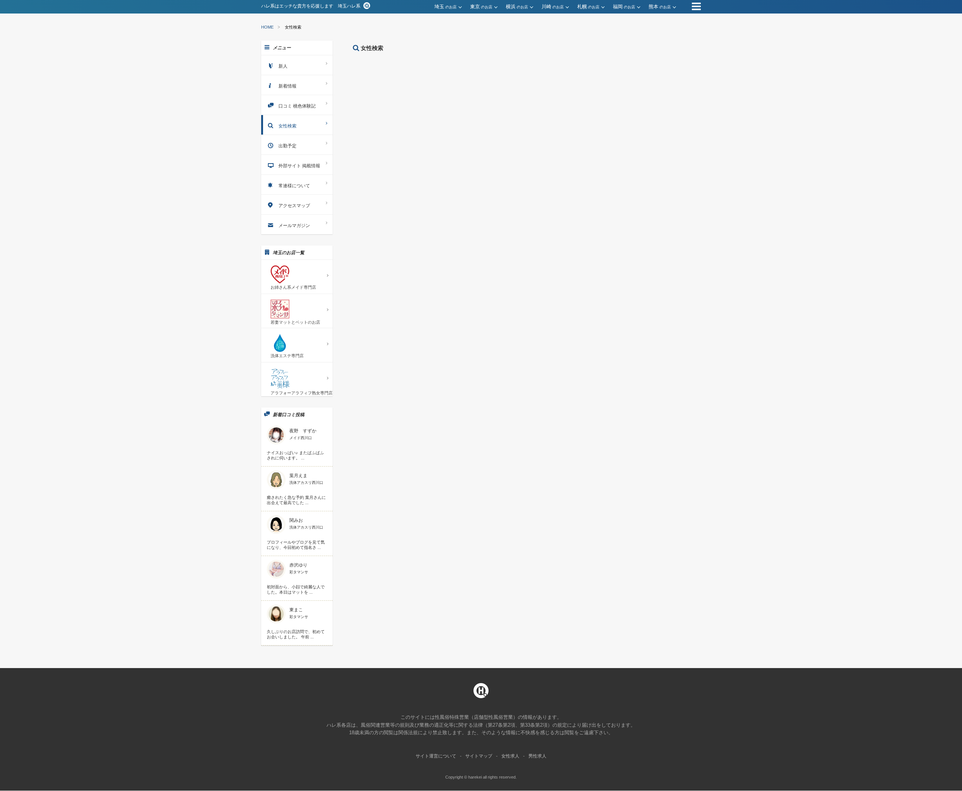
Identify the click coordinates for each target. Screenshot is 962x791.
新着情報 (287, 86)
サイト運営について (436, 756)
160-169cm (489, 82)
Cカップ (442, 96)
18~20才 (402, 67)
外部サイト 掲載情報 (299, 165)
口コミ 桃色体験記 (297, 106)
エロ (580, 87)
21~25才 (439, 67)
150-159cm (447, 82)
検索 (498, 141)
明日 (426, 111)
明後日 (456, 111)
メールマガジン (294, 225)
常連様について (294, 185)
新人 (398, 126)
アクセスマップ (294, 205)
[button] (452, 7)
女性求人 (510, 756)
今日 (398, 111)
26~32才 (475, 67)
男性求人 (537, 756)
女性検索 (287, 126)
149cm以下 (405, 82)
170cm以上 (531, 82)
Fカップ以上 (523, 96)
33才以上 (512, 67)
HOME (267, 27)
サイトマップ (478, 756)
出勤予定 (287, 146)
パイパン (467, 126)
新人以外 (431, 126)
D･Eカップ (481, 96)
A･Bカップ (405, 96)
